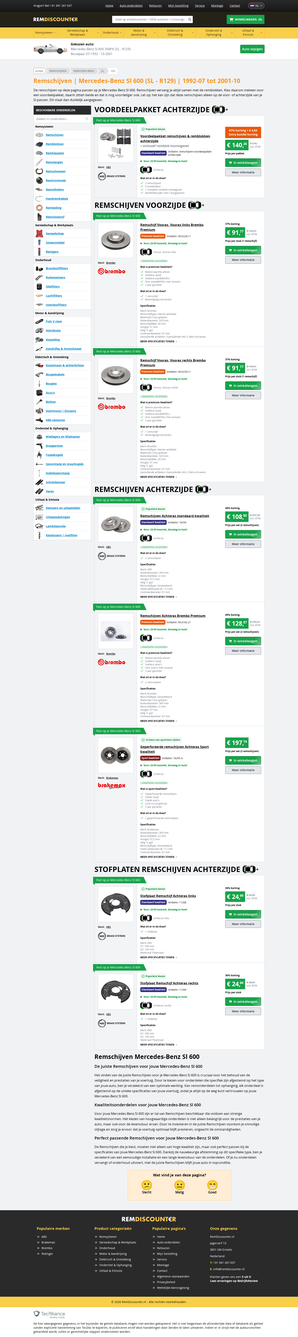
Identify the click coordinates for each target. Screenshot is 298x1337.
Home (109, 5)
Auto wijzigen (252, 49)
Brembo (110, 263)
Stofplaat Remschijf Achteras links (168, 896)
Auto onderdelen (131, 5)
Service (200, 5)
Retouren (155, 5)
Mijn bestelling (178, 5)
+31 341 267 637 (224, 1262)
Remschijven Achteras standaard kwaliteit (174, 516)
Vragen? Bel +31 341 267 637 (52, 5)
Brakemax (112, 778)
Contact (235, 5)
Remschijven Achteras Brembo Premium (173, 616)
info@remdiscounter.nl (229, 1269)
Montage (217, 5)
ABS (108, 167)
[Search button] (189, 19)
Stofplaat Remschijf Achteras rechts (169, 983)
